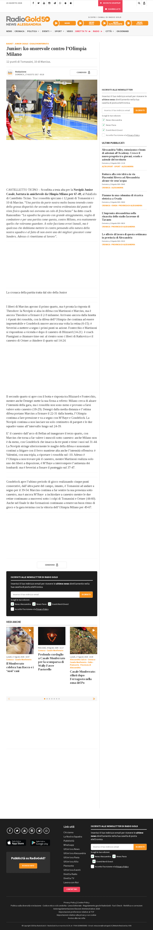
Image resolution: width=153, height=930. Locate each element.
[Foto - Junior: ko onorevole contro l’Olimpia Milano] (51, 110)
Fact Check (117, 905)
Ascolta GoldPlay (111, 3)
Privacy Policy (42, 609)
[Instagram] (49, 3)
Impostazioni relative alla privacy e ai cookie (76, 915)
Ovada (114, 205)
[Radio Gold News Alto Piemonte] (112, 23)
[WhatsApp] (60, 3)
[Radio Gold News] (64, 23)
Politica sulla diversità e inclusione (26, 905)
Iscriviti (86, 594)
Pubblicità (69, 840)
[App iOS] (71, 3)
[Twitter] (38, 3)
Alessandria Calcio (78, 659)
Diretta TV (81, 31)
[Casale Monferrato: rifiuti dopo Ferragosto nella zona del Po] (83, 640)
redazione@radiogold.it (103, 925)
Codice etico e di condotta (54, 905)
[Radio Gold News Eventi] (136, 23)
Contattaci (71, 889)
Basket (9, 43)
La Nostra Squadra (73, 836)
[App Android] (65, 3)
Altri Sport (107, 166)
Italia (90, 662)
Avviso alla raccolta (76, 918)
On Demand (123, 31)
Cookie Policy (83, 902)
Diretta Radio (70, 874)
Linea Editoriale (75, 905)
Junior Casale (21, 43)
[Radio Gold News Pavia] (88, 23)
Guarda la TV (114, 9)
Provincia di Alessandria (80, 666)
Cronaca (19, 31)
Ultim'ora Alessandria (75, 853)
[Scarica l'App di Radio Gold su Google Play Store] (40, 843)
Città (108, 31)
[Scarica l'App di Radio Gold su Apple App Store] (16, 843)
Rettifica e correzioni (133, 905)
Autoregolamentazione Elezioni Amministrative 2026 (76, 908)
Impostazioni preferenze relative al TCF (76, 911)
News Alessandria (22, 604)
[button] (94, 699)
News (9, 31)
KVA (129, 925)
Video (70, 31)
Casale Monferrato (39, 43)
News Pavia (41, 604)
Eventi (46, 31)
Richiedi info (28, 865)
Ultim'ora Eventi (72, 870)
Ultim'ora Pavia (71, 857)
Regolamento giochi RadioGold (97, 905)
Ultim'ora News (72, 849)
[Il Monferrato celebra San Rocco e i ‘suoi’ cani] (20, 640)
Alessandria (127, 166)
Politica (32, 31)
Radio (96, 31)
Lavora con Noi (71, 882)
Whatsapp (69, 845)
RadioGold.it (41, 925)
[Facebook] (33, 3)
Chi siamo (69, 832)
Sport (58, 31)
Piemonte (74, 665)
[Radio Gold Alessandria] (28, 20)
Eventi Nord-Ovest (60, 604)
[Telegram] (54, 3)
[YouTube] (44, 3)
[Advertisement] (51, 164)
